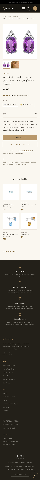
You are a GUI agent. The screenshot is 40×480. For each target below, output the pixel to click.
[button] (20, 42)
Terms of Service (29, 466)
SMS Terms (20, 469)
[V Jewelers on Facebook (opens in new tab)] (10, 354)
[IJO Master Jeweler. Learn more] (20, 456)
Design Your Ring (8, 369)
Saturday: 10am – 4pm (10, 424)
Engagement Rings (9, 365)
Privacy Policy (18, 466)
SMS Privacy (29, 469)
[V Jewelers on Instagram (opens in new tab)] (4, 354)
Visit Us (5, 400)
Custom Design (8, 372)
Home (4, 16)
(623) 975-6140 (8, 438)
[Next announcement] (37, 2)
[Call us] (35, 8)
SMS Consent (11, 469)
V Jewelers (8, 338)
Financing (6, 407)
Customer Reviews (9, 397)
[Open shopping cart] (29, 8)
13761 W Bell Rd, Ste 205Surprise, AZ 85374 (15, 443)
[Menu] (23, 8)
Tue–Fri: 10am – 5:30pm (11, 421)
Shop (9, 16)
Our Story (6, 393)
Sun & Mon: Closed (9, 428)
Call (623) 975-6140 (25, 151)
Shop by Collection (9, 379)
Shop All (5, 376)
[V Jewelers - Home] (8, 8)
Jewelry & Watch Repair (10, 404)
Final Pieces (6, 383)
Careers (11, 411)
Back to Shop (10, 252)
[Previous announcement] (2, 2)
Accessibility (8, 466)
